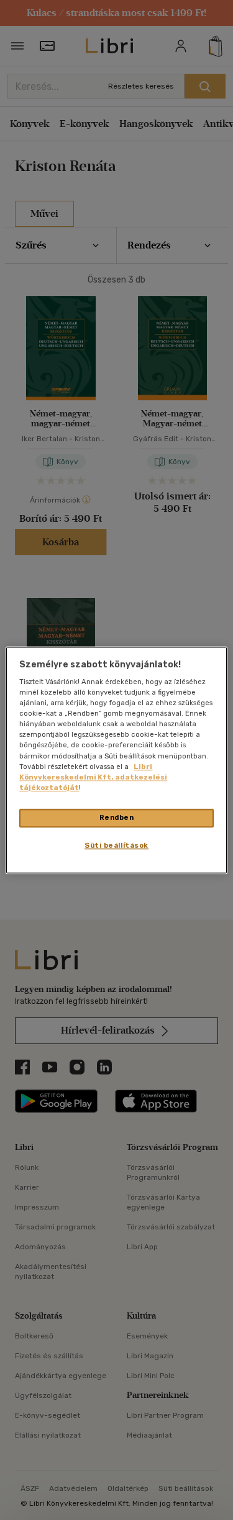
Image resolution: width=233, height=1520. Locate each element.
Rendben (116, 817)
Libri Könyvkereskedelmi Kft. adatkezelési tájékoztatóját (93, 777)
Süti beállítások (116, 845)
